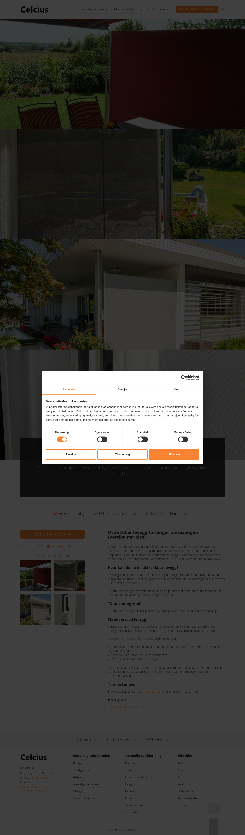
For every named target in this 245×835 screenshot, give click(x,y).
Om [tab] (176, 389)
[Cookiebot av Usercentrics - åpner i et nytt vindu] (183, 378)
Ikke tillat (71, 454)
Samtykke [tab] (69, 389)
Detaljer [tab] (123, 389)
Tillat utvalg (122, 454)
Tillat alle (174, 454)
